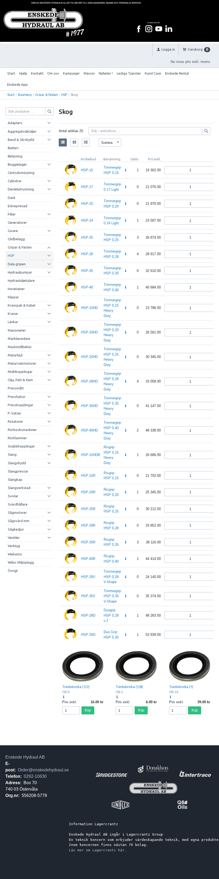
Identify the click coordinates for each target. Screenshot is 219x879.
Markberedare (19, 338)
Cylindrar (15, 181)
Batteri (13, 148)
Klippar (13, 297)
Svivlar (13, 496)
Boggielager (17, 164)
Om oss (53, 73)
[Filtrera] (206, 131)
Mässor (89, 73)
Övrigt (13, 570)
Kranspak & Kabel (21, 305)
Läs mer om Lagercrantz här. (98, 850)
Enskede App (17, 84)
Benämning (111, 159)
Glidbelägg (16, 239)
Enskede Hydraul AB (25, 757)
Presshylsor (17, 396)
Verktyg (14, 546)
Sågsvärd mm (18, 521)
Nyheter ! (106, 73)
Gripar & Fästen (46, 94)
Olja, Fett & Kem (20, 380)
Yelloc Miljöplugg (21, 562)
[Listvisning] (63, 142)
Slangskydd (17, 463)
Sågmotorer (17, 512)
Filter (12, 214)
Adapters (15, 123)
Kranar (13, 313)
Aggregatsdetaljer (22, 131)
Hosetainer (16, 289)
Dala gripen (17, 264)
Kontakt (37, 73)
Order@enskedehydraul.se (43, 770)
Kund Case (153, 73)
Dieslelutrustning (21, 189)
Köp (88, 710)
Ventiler (14, 537)
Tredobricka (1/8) (129, 687)
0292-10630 (35, 776)
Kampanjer (71, 73)
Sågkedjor (16, 529)
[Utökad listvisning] (86, 142)
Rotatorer (15, 421)
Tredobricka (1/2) (75, 687)
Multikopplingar (20, 371)
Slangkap (15, 479)
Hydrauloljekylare (21, 280)
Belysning (15, 156)
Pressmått (16, 388)
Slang (12, 454)
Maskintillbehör (20, 347)
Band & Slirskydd (21, 139)
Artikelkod (88, 159)
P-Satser (14, 413)
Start (11, 73)
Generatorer (17, 222)
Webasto (15, 554)
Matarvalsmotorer (22, 363)
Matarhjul (15, 355)
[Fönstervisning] (74, 142)
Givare (13, 231)
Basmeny (25, 94)
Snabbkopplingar (21, 446)
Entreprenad (17, 206)
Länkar (13, 322)
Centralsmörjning (21, 172)
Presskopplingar (20, 405)
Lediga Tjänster (129, 73)
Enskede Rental (177, 73)
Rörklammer (17, 438)
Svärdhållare (18, 504)
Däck (11, 198)
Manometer (17, 330)
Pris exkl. (154, 159)
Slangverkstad (19, 488)
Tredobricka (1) (181, 687)
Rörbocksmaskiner (22, 430)
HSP (64, 94)
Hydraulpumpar (20, 272)
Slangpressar (18, 471)
